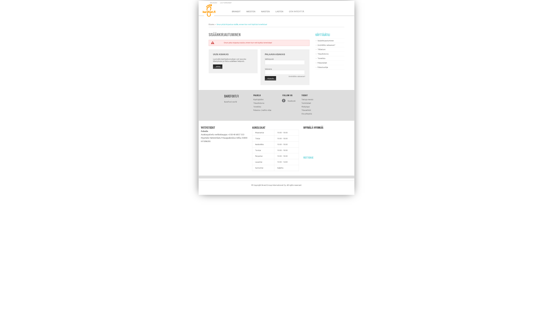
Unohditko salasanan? (326, 45)
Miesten (250, 11)
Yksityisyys (305, 107)
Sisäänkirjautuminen (326, 41)
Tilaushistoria (323, 54)
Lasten (279, 11)
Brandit (236, 11)
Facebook (292, 101)
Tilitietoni (321, 49)
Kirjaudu (213, 3)
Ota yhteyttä (306, 114)
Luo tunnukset (226, 3)
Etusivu (211, 24)
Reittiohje (308, 157)
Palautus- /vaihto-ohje (262, 110)
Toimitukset (306, 103)
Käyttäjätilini (258, 99)
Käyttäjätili (323, 35)
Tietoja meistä (307, 99)
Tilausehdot (306, 110)
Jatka (218, 66)
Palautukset (322, 63)
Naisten (265, 11)
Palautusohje (323, 67)
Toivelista (321, 58)
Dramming (211, 11)
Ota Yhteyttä (296, 11)
